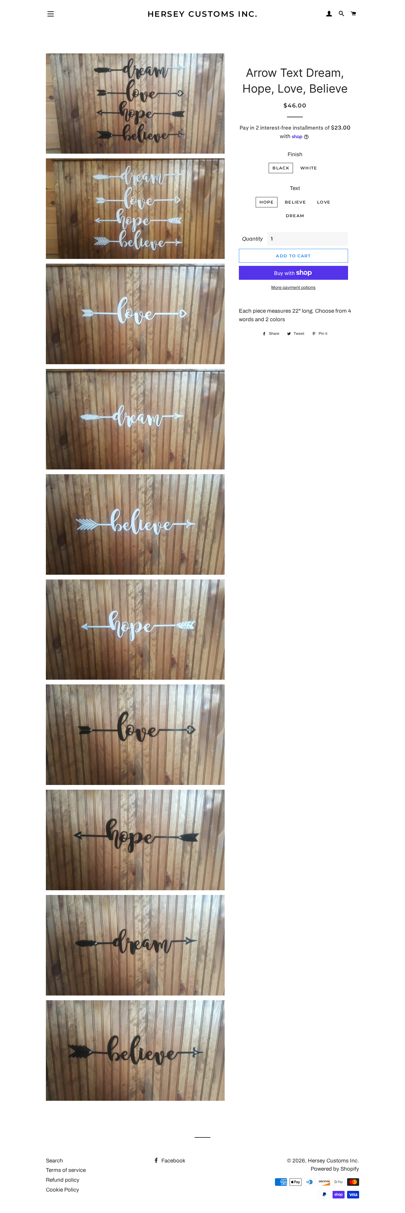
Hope (266, 202)
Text (295, 188)
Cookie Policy (62, 1190)
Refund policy (62, 1180)
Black (280, 167)
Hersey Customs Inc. (202, 14)
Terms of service (66, 1170)
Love (323, 202)
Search (54, 1161)
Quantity (252, 239)
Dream (295, 215)
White (308, 167)
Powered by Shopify (335, 1169)
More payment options (293, 287)
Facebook (172, 1161)
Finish (295, 154)
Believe (295, 202)
